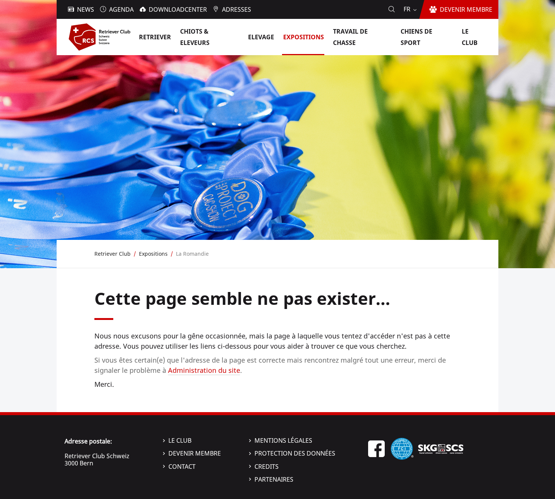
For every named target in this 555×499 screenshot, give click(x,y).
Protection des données (294, 453)
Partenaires (273, 479)
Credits (266, 466)
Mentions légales (283, 440)
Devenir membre (194, 453)
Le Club (179, 440)
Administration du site (204, 370)
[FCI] (402, 448)
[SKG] (440, 448)
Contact (182, 466)
